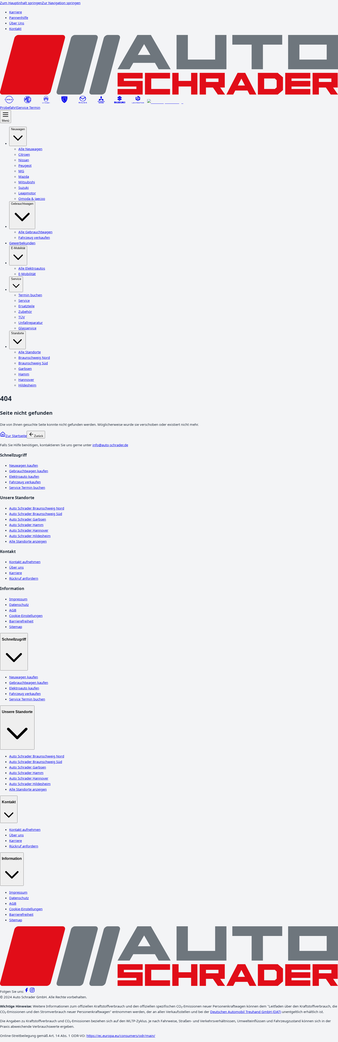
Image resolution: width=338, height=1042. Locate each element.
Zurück (38, 436)
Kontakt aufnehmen (24, 561)
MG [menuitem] (21, 171)
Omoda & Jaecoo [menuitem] (31, 198)
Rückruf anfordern (23, 578)
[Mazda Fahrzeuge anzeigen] (83, 102)
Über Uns (16, 23)
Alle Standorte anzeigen (28, 541)
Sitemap (15, 626)
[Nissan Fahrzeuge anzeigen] (9, 102)
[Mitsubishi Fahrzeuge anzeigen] (101, 102)
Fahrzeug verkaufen (25, 482)
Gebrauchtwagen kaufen (28, 471)
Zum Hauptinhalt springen (21, 2)
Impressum (18, 599)
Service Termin (28, 107)
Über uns (16, 567)
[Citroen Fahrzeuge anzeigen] (46, 102)
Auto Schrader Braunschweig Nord (36, 508)
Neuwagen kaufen (23, 465)
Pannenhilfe (18, 17)
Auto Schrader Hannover (28, 530)
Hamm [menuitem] (23, 374)
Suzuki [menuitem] (23, 187)
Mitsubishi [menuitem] (26, 182)
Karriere (15, 12)
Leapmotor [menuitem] (27, 193)
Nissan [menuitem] (23, 160)
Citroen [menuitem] (24, 154)
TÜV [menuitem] (21, 317)
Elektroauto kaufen (24, 476)
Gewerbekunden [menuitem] (22, 243)
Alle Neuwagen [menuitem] (30, 149)
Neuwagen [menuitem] (18, 129)
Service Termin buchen (27, 487)
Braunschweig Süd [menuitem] (33, 363)
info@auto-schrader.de (110, 445)
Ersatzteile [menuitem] (26, 306)
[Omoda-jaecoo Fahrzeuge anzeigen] (165, 102)
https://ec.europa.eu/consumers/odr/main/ (120, 1035)
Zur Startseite (16, 435)
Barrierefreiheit (21, 621)
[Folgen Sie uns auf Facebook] (26, 991)
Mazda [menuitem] (23, 176)
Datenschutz (19, 604)
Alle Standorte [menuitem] (29, 352)
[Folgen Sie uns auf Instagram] (32, 991)
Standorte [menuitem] (17, 333)
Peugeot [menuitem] (25, 165)
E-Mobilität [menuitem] (18, 248)
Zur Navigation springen (61, 2)
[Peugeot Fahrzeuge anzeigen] (64, 102)
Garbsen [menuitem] (25, 368)
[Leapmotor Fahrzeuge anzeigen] (138, 102)
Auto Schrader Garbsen (27, 519)
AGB (12, 610)
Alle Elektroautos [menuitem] (31, 268)
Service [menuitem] (16, 279)
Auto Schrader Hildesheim (30, 535)
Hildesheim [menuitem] (27, 385)
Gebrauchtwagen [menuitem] (22, 203)
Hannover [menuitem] (26, 379)
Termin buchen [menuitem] (30, 295)
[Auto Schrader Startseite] (169, 93)
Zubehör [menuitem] (25, 311)
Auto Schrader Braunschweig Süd (35, 513)
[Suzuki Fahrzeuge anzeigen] (119, 102)
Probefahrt (8, 107)
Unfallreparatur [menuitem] (30, 322)
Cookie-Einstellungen (26, 615)
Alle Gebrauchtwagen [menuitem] (35, 232)
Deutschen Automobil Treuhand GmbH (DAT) (245, 1011)
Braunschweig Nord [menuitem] (34, 357)
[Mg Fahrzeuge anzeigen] (27, 102)
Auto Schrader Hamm (26, 524)
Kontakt (15, 28)
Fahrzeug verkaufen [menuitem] (34, 237)
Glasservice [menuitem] (27, 328)
